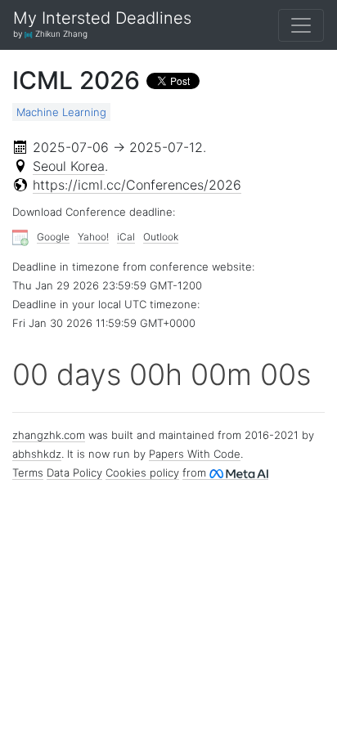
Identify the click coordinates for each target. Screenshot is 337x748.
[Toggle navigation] (301, 25)
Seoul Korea (69, 166)
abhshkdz (36, 453)
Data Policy (74, 472)
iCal (126, 237)
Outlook (160, 237)
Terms (27, 472)
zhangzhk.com (48, 434)
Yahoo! (93, 237)
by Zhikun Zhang (50, 33)
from (195, 472)
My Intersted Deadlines (102, 19)
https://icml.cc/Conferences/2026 (137, 185)
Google (53, 237)
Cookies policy (142, 472)
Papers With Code (194, 453)
